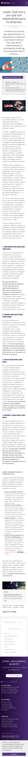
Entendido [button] (14, 754)
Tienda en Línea (6, 704)
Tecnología (8, 639)
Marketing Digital (13, 26)
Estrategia (16, 607)
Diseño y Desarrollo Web (9, 719)
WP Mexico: (9, 691)
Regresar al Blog (9, 611)
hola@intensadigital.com (10, 687)
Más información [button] (7, 750)
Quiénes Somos (6, 702)
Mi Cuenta (4, 710)
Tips (6, 633)
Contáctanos (6, 685)
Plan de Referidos (7, 706)
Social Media (8, 641)
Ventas (22, 607)
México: (8, 689)
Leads (10, 605)
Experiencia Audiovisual (9, 725)
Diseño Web (8, 649)
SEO (6, 647)
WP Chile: (9, 693)
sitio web (20, 552)
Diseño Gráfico (9, 644)
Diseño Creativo (6, 723)
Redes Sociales (7, 607)
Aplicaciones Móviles (11, 636)
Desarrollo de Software (9, 727)
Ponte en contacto (14, 675)
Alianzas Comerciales (8, 708)
